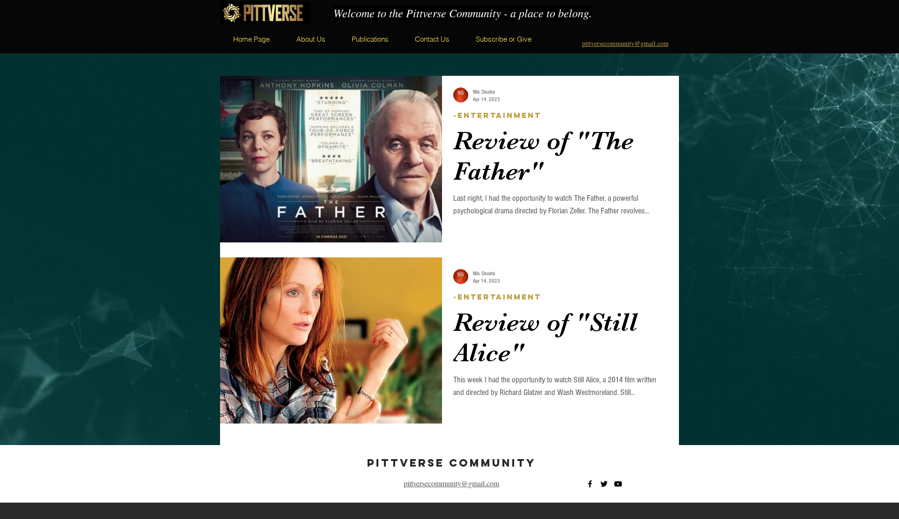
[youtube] (618, 484)
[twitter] (604, 484)
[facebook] (590, 484)
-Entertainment (497, 115)
